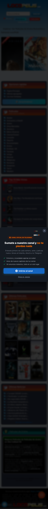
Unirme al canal (26, 271)
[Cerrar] (44, 231)
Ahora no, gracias (24, 277)
